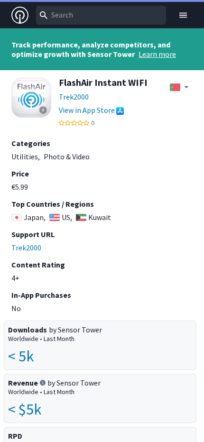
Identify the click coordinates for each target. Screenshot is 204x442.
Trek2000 (74, 96)
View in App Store (87, 110)
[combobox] (101, 15)
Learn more (157, 54)
